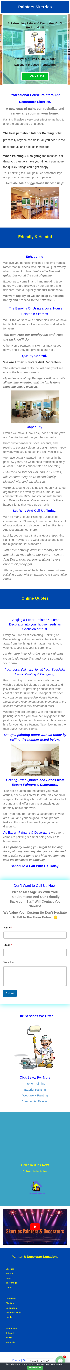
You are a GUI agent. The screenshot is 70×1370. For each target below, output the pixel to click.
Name (7, 927)
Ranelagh (11, 1298)
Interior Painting (35, 1083)
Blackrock (11, 1303)
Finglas (9, 1317)
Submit (10, 993)
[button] (35, 76)
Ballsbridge (11, 1282)
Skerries (10, 1269)
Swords (9, 1273)
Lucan (9, 1287)
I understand (35, 1368)
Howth (9, 1337)
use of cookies (57, 1364)
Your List (8, 962)
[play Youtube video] (35, 1226)
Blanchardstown (14, 1312)
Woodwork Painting (35, 1095)
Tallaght (10, 1333)
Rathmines (11, 1328)
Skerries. (44, 102)
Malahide (10, 1342)
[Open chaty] (60, 1361)
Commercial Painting (35, 1101)
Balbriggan (11, 1308)
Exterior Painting (35, 1089)
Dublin (9, 1278)
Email (7, 945)
